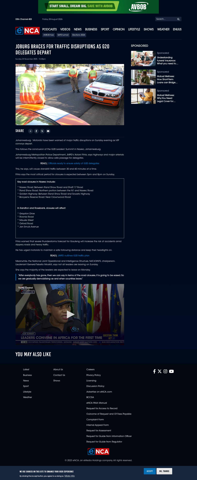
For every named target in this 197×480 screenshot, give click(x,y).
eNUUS (177, 29)
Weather (163, 29)
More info (70, 476)
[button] (70, 314)
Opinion (118, 29)
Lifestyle (134, 29)
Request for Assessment (98, 431)
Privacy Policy (93, 375)
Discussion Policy (95, 386)
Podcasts (49, 29)
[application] (70, 314)
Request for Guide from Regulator (104, 442)
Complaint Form (95, 420)
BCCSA (90, 397)
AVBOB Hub (48, 35)
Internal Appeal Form (97, 425)
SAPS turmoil (63, 35)
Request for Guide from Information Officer (109, 436)
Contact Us (59, 375)
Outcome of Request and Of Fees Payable (108, 414)
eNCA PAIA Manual (96, 403)
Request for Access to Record (101, 409)
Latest (26, 370)
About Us (58, 370)
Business (91, 29)
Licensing (91, 381)
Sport (105, 29)
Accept (150, 471)
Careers (90, 370)
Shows (149, 29)
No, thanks (164, 471)
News (77, 29)
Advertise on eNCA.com (99, 392)
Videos (65, 29)
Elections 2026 (78, 35)
